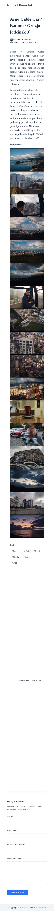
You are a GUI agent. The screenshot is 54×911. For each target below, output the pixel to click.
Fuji (26, 551)
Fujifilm (38, 551)
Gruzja (24, 43)
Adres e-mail (13, 830)
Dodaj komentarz (15, 858)
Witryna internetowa (16, 844)
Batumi (15, 551)
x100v (15, 563)
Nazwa (11, 816)
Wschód (33, 43)
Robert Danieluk (20, 5)
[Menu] (45, 5)
